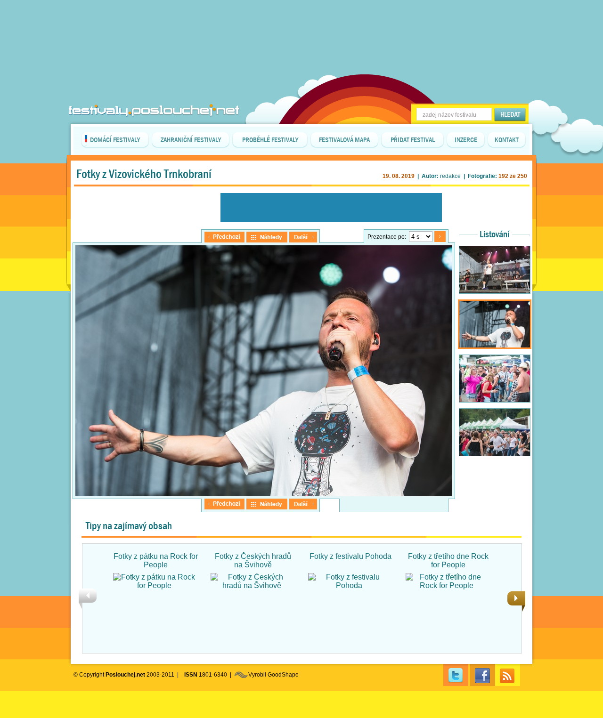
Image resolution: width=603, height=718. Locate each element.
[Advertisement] (301, 23)
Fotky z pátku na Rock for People (156, 560)
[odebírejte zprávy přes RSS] (507, 675)
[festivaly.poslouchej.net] (154, 110)
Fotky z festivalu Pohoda (350, 556)
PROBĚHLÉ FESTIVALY (270, 140)
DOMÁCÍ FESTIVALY (115, 140)
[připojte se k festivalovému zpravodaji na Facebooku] (482, 675)
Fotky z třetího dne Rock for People (448, 560)
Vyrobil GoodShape (273, 674)
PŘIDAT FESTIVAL (413, 140)
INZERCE (466, 140)
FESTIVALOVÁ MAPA (344, 140)
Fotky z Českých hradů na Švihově (253, 560)
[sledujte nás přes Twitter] (455, 675)
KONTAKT (507, 140)
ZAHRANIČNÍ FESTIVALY (191, 140)
